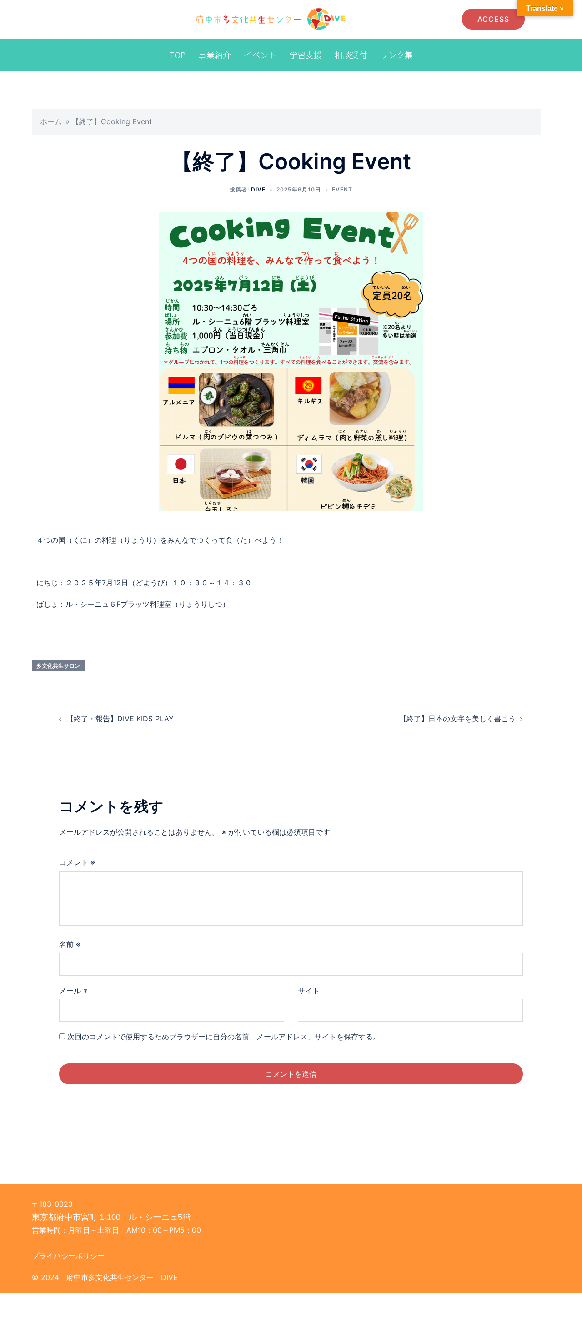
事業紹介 (214, 54)
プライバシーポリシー (68, 1255)
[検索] (447, 19)
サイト (309, 990)
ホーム (51, 121)
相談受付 (351, 54)
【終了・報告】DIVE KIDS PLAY (120, 718)
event (342, 189)
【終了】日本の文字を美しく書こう (457, 718)
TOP (178, 54)
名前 (69, 944)
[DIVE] (271, 18)
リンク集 (396, 54)
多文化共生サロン (58, 665)
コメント (77, 862)
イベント (260, 54)
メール (73, 990)
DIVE (258, 189)
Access (493, 19)
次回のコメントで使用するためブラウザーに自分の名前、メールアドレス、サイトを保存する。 (223, 1036)
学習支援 (305, 54)
